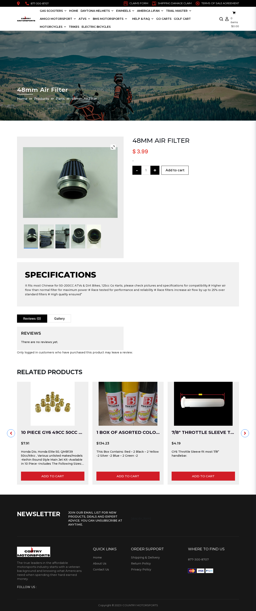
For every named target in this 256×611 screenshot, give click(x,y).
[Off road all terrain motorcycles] (130, 19)
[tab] (32, 318)
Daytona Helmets (95, 11)
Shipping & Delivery (145, 557)
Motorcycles (51, 27)
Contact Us (101, 569)
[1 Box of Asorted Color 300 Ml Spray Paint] (128, 404)
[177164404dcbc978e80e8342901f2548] (94, 236)
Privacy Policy (141, 569)
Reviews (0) (32, 318)
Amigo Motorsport (56, 19)
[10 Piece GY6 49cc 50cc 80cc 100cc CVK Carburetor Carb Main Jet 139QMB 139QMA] (52, 404)
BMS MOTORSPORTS (108, 19)
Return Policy (141, 563)
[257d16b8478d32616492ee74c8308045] (78, 236)
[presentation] (11, 433)
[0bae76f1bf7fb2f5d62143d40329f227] (62, 236)
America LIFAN (148, 11)
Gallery (59, 318)
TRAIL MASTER (177, 11)
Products (41, 99)
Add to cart (175, 170)
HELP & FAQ (141, 19)
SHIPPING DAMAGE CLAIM (175, 3)
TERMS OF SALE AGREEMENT (220, 3)
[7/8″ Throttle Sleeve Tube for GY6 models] (203, 404)
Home (73, 11)
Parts (60, 99)
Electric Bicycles (96, 27)
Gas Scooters (51, 11)
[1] (31, 236)
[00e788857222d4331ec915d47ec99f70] (47, 236)
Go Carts (163, 19)
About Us (99, 563)
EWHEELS (123, 11)
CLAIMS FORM (138, 3)
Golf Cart (182, 19)
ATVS (82, 19)
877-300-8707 (40, 3)
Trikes (74, 27)
